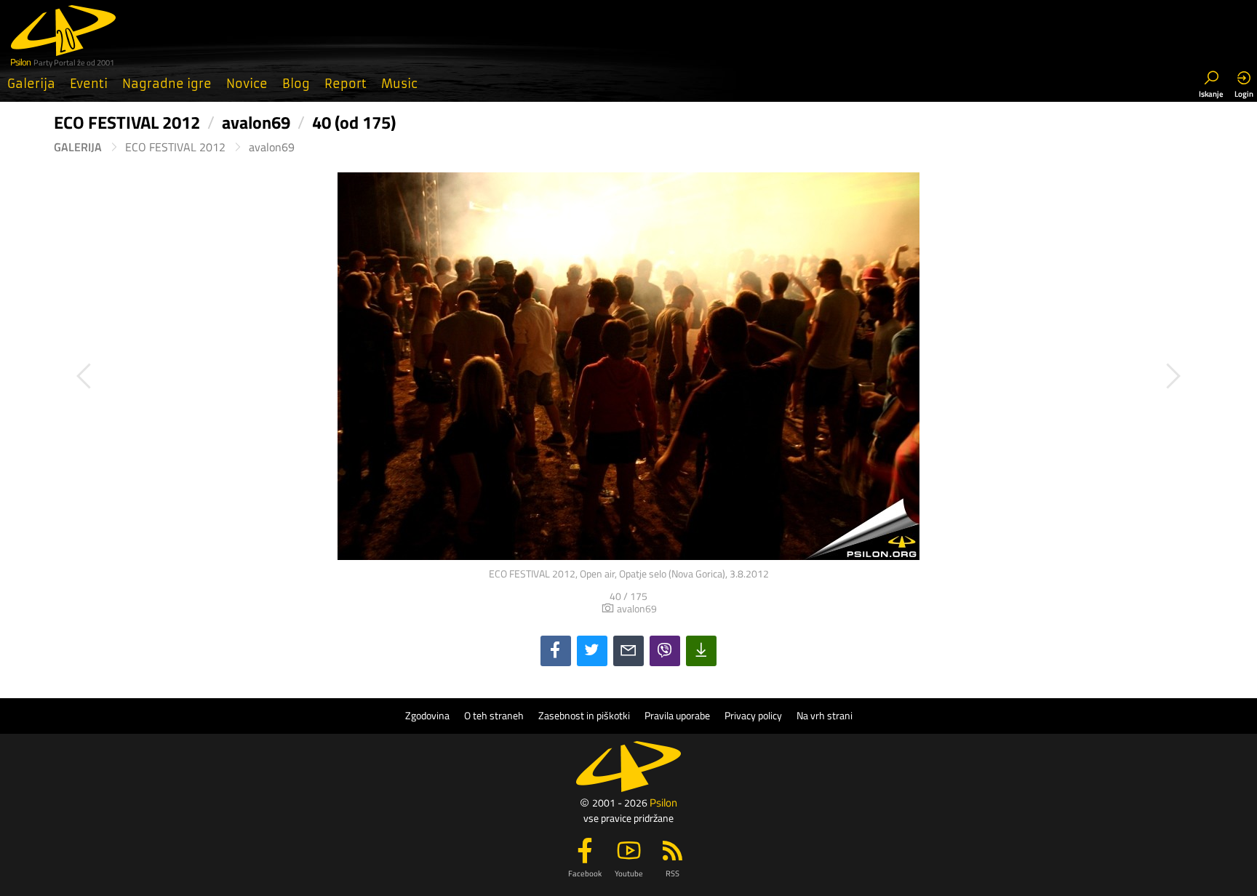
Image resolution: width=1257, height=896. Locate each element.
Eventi (89, 83)
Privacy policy (753, 716)
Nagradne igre (167, 83)
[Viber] (665, 651)
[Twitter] (592, 651)
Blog (296, 83)
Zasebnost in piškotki (584, 716)
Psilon (663, 802)
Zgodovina (427, 716)
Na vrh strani (825, 716)
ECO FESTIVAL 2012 (175, 147)
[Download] (701, 651)
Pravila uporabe (677, 716)
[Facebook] (556, 651)
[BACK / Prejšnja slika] (341, 376)
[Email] (628, 651)
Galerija (31, 83)
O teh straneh (494, 716)
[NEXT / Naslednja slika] (915, 376)
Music (399, 83)
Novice (247, 83)
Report (345, 83)
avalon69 (272, 147)
